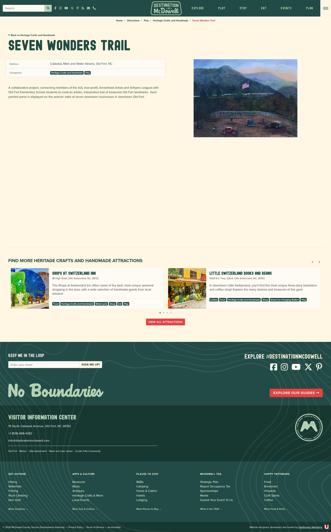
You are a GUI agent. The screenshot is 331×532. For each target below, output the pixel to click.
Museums (78, 482)
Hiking (12, 482)
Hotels (140, 495)
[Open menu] (325, 8)
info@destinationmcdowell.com (28, 440)
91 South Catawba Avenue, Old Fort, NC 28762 (39, 426)
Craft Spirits (271, 495)
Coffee (213, 299)
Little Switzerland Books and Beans (240, 273)
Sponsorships (209, 491)
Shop (113, 304)
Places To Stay (147, 474)
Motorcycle (101, 304)
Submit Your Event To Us (216, 500)
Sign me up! (91, 364)
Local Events (80, 500)
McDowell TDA (211, 474)
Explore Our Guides (294, 392)
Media (204, 495)
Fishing (13, 491)
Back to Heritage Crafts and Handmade (32, 35)
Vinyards (270, 491)
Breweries (271, 486)
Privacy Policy (75, 527)
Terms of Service (95, 527)
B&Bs (139, 482)
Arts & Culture (83, 474)
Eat (119, 304)
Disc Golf (14, 500)
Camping (142, 486)
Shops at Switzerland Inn (74, 273)
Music (76, 486)
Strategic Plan (209, 482)
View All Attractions (165, 322)
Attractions (133, 20)
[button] (197, 8)
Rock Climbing (18, 495)
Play (146, 20)
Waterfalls (14, 486)
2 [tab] (164, 312)
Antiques (78, 491)
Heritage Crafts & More (87, 495)
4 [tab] (171, 312)
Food (56, 304)
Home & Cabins (146, 491)
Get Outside (17, 474)
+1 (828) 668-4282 (20, 433)
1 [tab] (160, 312)
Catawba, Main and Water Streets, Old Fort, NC (81, 63)
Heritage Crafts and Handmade (170, 20)
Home (119, 20)
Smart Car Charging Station (285, 299)
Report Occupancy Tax (215, 486)
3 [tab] (167, 312)
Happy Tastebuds (277, 474)
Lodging (141, 500)
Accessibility (114, 527)
